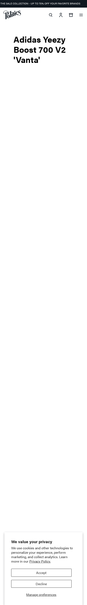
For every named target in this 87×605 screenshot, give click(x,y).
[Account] (60, 15)
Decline (41, 583)
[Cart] (70, 15)
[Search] (50, 15)
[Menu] (81, 15)
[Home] (12, 15)
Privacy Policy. (40, 561)
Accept (41, 572)
